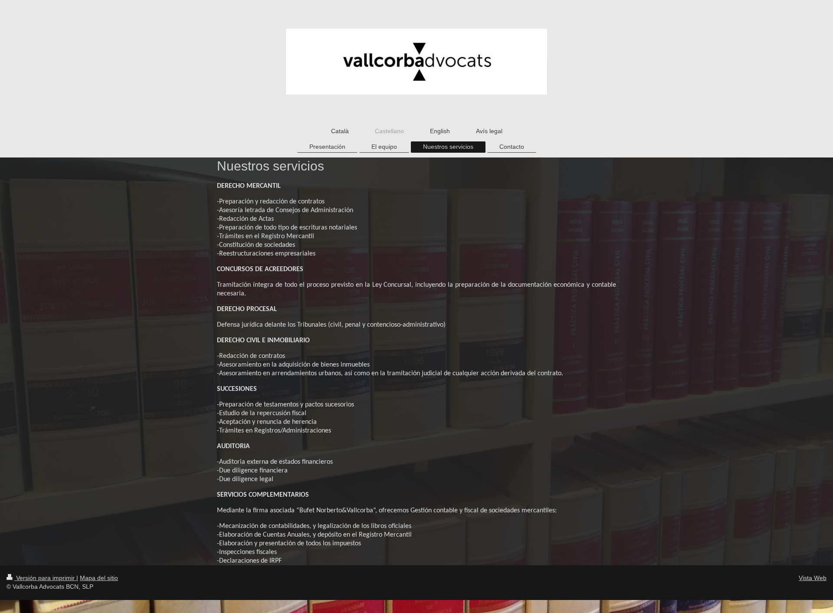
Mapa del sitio (99, 577)
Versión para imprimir (45, 577)
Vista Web (812, 577)
